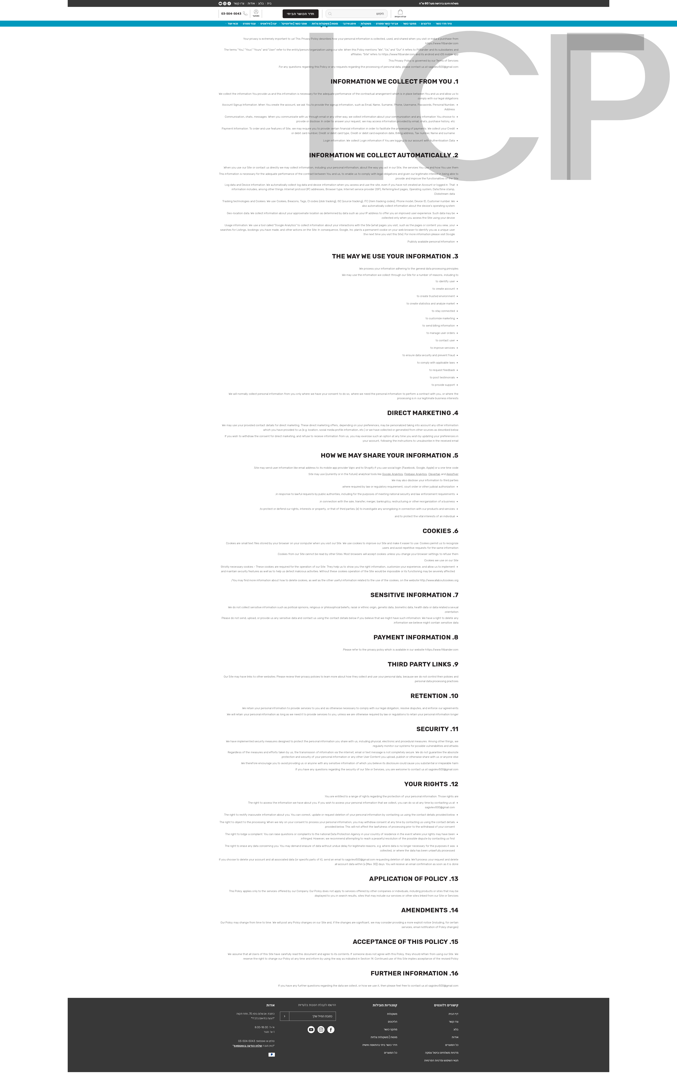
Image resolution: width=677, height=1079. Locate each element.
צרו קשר (238, 3)
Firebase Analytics (415, 474)
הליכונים (426, 23)
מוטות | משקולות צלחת (325, 23)
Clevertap (434, 474)
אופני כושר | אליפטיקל (294, 23)
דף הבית (453, 1013)
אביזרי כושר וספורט (387, 23)
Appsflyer (452, 474)
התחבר (256, 16)
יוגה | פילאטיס (268, 23)
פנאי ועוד (233, 23)
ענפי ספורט (249, 23)
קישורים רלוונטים (446, 1005)
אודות (251, 3)
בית (269, 3)
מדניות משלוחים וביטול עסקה (441, 1052)
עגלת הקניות (400, 16)
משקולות (366, 23)
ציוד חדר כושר (444, 23)
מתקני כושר (409, 23)
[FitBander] (442, 13)
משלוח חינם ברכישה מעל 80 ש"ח (438, 3)
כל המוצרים (451, 1045)
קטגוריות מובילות (385, 1005)
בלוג (261, 3)
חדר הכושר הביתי (300, 14)
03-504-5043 (231, 13)
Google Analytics (392, 474)
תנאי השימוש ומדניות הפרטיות (441, 1060)
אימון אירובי (349, 23)
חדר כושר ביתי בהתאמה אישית (379, 1045)
